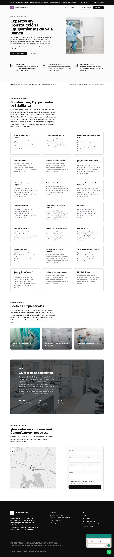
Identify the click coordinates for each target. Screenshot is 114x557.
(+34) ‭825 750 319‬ (55, 520)
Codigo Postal (73, 465)
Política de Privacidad (88, 481)
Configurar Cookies (87, 526)
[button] (33, 467)
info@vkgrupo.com (55, 523)
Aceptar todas (85, 2)
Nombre (71, 450)
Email (70, 457)
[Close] (109, 536)
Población (89, 465)
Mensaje (71, 472)
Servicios (73, 7)
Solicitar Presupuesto (18, 53)
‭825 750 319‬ (87, 7)
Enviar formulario (85, 487)
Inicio (66, 7)
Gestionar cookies (98, 2)
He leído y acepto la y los (83, 482)
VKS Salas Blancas (21, 7)
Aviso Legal (85, 516)
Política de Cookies (87, 518)
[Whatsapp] (108, 552)
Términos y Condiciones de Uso (79, 483)
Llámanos (33, 53)
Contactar (97, 7)
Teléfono (88, 457)
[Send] (108, 545)
